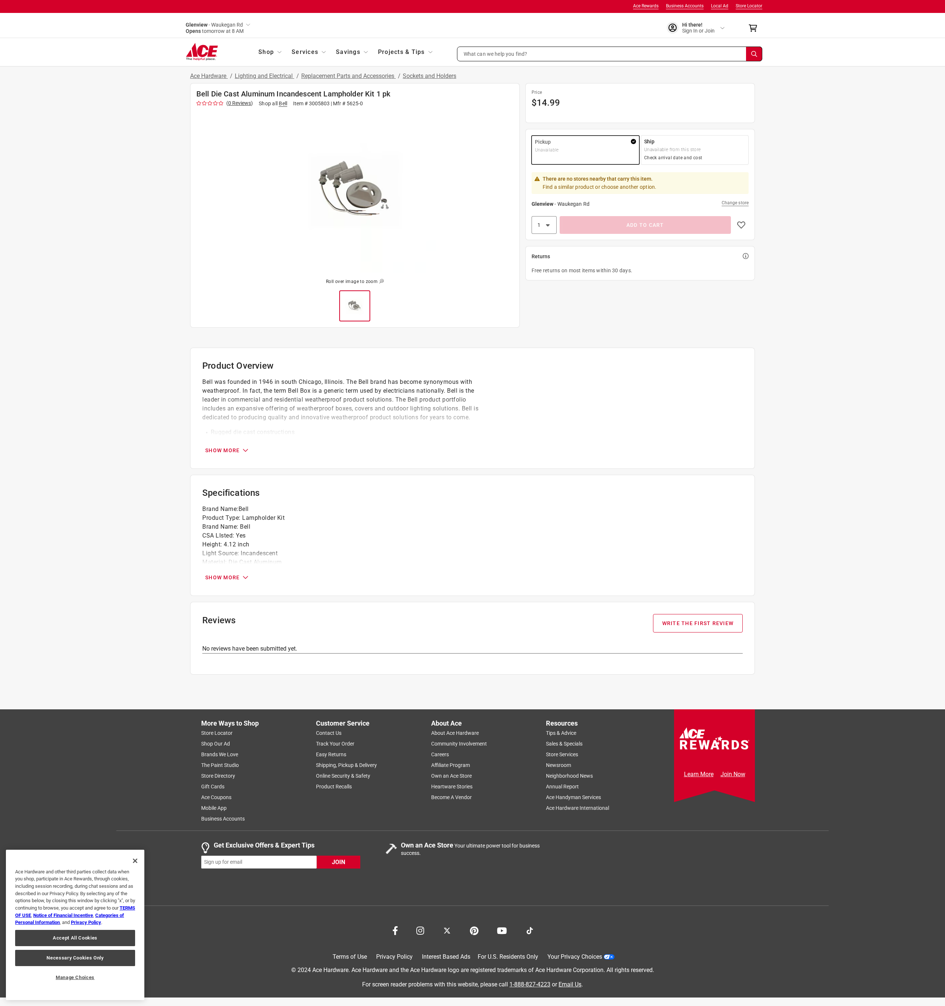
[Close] (135, 861)
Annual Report (562, 787)
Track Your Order (335, 744)
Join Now (733, 774)
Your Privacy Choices (574, 956)
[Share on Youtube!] (502, 930)
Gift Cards (212, 787)
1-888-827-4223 (529, 984)
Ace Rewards (646, 5)
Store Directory (218, 776)
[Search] (754, 54)
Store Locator (749, 5)
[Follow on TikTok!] (529, 930)
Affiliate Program (450, 765)
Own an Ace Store (451, 776)
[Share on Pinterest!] (474, 930)
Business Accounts (685, 5)
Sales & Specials (564, 744)
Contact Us (328, 733)
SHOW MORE (222, 450)
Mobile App (214, 808)
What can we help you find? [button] (496, 54)
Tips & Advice (561, 733)
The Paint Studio (220, 765)
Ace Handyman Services (573, 797)
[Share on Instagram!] (420, 930)
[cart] (755, 28)
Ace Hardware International (577, 808)
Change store (735, 202)
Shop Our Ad (215, 744)
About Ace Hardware (455, 733)
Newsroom (558, 765)
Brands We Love (219, 754)
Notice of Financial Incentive (63, 915)
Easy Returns (331, 754)
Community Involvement (459, 744)
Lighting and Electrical (264, 75)
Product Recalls (334, 787)
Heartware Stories (451, 787)
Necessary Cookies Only (75, 958)
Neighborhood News (569, 776)
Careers (440, 754)
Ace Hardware (209, 75)
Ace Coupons (216, 797)
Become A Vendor (451, 797)
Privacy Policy (394, 956)
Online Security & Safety (343, 776)
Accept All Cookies (75, 938)
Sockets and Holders (429, 75)
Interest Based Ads (446, 956)
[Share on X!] (447, 930)
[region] (75, 925)
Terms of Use (350, 956)
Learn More (699, 774)
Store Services (562, 754)
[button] (610, 54)
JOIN (338, 861)
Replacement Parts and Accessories (348, 75)
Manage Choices (75, 977)
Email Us (570, 984)
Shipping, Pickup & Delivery (346, 765)
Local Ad (719, 5)
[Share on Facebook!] (395, 930)
